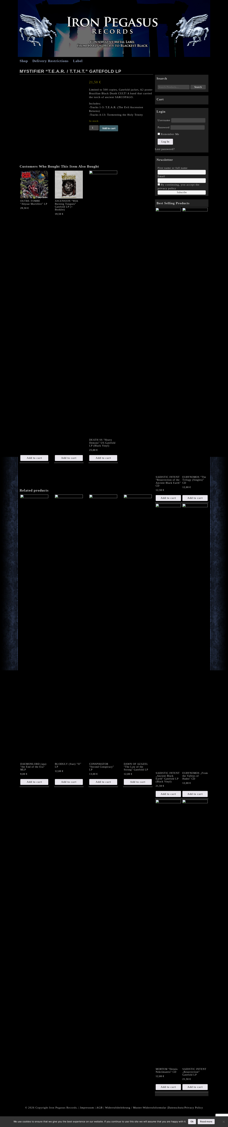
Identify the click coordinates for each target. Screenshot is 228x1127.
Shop (24, 61)
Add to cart (108, 128)
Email (161, 176)
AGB (99, 1107)
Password (164, 127)
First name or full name (173, 168)
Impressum (87, 1107)
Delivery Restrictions (50, 61)
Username (164, 120)
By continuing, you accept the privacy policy (179, 186)
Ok (192, 1121)
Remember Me (169, 134)
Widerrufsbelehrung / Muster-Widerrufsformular (135, 1107)
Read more (206, 1121)
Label (78, 61)
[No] (223, 1121)
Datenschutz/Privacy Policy (185, 1107)
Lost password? (165, 149)
